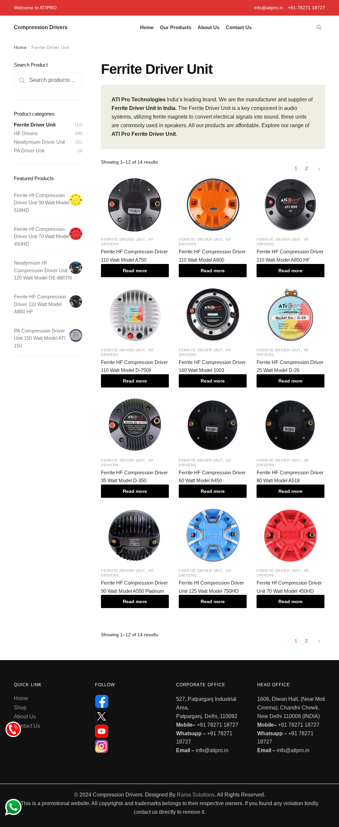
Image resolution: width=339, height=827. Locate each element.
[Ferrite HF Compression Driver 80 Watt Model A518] (290, 425)
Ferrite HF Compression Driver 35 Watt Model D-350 (134, 476)
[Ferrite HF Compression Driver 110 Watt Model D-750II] (135, 314)
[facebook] (129, 701)
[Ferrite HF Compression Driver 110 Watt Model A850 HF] (290, 204)
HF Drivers (26, 133)
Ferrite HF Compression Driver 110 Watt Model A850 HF (290, 255)
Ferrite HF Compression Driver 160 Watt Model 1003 (212, 366)
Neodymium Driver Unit (39, 142)
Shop (20, 707)
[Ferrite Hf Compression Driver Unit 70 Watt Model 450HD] (290, 535)
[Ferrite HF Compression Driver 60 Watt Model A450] (213, 425)
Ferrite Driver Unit (123, 239)
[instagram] (129, 746)
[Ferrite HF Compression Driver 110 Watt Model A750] (135, 204)
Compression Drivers (41, 27)
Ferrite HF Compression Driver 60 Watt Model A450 (212, 476)
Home (20, 47)
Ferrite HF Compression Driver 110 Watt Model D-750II (134, 366)
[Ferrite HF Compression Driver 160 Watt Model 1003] (213, 314)
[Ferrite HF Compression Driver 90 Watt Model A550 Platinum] (135, 535)
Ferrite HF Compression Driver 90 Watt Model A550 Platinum (134, 587)
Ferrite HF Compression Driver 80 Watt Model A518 (290, 476)
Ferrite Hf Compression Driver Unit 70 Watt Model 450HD (289, 587)
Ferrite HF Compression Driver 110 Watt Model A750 (134, 255)
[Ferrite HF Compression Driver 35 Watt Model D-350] (135, 425)
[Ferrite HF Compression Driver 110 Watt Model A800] (213, 204)
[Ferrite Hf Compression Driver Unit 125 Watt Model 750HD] (213, 535)
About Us (25, 716)
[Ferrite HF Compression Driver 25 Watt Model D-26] (290, 314)
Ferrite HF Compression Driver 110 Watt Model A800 (212, 255)
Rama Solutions (196, 795)
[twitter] (129, 716)
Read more (135, 270)
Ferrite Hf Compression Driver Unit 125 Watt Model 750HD (211, 587)
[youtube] (129, 731)
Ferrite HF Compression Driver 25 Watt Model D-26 (290, 366)
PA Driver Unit (29, 150)
